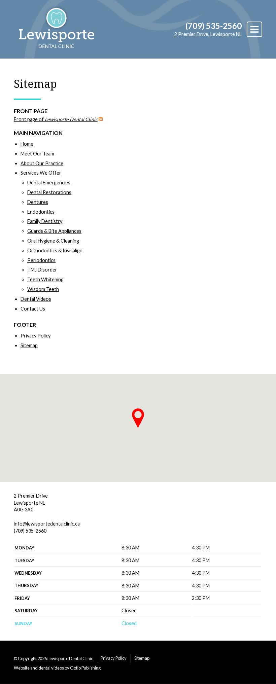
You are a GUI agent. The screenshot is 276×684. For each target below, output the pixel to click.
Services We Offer (41, 173)
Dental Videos (36, 299)
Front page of (56, 119)
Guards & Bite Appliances (54, 231)
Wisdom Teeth (43, 289)
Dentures (37, 202)
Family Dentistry (44, 221)
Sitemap (29, 345)
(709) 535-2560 (213, 26)
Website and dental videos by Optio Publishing (57, 668)
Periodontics (41, 260)
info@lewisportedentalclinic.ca (47, 524)
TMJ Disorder (42, 270)
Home (27, 144)
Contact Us (33, 309)
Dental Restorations (49, 192)
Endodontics (41, 212)
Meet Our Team (37, 153)
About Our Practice (42, 163)
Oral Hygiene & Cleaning (53, 241)
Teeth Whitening (45, 279)
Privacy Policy (35, 335)
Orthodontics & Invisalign (54, 250)
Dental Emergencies (48, 182)
